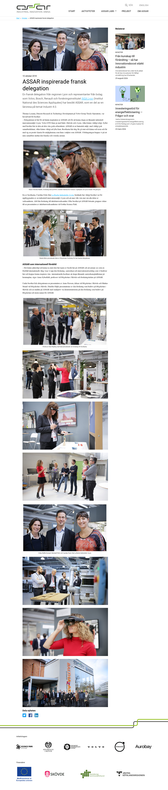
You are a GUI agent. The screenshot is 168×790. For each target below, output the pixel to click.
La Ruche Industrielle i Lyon (63, 195)
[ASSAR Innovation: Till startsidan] (33, 8)
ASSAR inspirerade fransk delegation (42, 18)
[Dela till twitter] (26, 715)
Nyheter (24, 18)
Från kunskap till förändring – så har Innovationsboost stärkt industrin (130, 67)
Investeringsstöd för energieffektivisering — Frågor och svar (130, 118)
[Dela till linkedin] (37, 715)
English (143, 5)
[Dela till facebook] (32, 715)
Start (18, 18)
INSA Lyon (87, 98)
